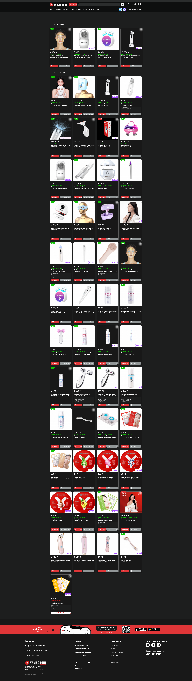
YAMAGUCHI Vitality (79, 437)
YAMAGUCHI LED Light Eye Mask (82, 229)
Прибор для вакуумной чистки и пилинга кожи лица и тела (66, 560)
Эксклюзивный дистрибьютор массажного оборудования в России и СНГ (126, 0)
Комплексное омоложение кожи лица (131, 519)
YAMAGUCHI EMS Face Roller (105, 57)
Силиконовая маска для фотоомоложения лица (63, 103)
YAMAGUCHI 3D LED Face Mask (59, 105)
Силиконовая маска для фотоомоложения (85, 228)
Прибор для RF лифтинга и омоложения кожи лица (134, 55)
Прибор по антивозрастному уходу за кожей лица (87, 55)
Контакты (91, 9)
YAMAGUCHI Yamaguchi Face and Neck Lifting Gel (63, 395)
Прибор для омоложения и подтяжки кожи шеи (86, 145)
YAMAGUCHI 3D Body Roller (81, 395)
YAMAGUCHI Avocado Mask (81, 520)
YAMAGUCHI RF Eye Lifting (104, 146)
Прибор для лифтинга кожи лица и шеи (61, 228)
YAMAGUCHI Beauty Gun (104, 229)
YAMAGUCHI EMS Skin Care (128, 188)
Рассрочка (78, 9)
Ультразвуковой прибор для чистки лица (131, 103)
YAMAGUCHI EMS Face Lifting (105, 188)
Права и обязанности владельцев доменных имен (34, 656)
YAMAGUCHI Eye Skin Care (81, 271)
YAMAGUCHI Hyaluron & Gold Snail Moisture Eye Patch (65, 478)
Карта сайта (115, 662)
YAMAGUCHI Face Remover (58, 271)
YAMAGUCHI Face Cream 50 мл (129, 312)
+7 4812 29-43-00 (134, 4)
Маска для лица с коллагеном (105, 477)
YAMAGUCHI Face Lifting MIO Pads (59, 57)
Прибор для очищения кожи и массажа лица (109, 269)
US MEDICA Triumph (56, 562)
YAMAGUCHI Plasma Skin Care (58, 146)
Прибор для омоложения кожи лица (130, 186)
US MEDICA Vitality (126, 562)
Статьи (97, 9)
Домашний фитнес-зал (135, 9)
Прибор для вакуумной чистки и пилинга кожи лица (64, 269)
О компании (58, 9)
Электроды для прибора (56, 55)
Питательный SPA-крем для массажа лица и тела (110, 311)
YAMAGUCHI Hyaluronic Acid (105, 354)
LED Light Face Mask (79, 103)
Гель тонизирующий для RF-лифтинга (131, 352)
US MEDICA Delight (102, 562)
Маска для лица (55, 519)
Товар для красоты (103, 55)
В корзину (55, 65)
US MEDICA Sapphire (79, 562)
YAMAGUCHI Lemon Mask (57, 603)
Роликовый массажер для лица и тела (61, 352)
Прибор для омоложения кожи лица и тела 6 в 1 (110, 560)
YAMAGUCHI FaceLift (56, 229)
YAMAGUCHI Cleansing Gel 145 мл (59, 437)
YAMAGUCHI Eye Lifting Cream (82, 354)
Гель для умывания (56, 435)
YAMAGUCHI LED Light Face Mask (83, 105)
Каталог (113, 649)
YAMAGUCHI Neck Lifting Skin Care (83, 146)
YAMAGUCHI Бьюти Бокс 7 (128, 520)
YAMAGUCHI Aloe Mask (80, 478)
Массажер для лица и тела (104, 228)
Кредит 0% (114, 655)
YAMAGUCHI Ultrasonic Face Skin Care (84, 188)
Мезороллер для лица (126, 560)
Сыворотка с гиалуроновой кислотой (107, 352)
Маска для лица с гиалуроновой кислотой (132, 477)
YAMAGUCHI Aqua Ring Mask (128, 478)
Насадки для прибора (103, 435)
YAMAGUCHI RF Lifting (127, 57)
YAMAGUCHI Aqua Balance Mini (129, 395)
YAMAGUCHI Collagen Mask (105, 478)
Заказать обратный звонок (136, 5)
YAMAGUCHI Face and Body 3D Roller (107, 395)
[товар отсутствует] (122, 4)
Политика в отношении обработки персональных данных (36, 651)
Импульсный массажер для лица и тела (131, 228)
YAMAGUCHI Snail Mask (57, 520)
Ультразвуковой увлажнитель (129, 394)
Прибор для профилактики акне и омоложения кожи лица (66, 145)
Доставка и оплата (68, 9)
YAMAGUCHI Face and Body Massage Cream (109, 312)
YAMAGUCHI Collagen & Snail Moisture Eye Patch (133, 437)
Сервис (85, 9)
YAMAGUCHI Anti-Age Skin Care (82, 57)
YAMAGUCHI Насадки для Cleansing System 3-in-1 (111, 437)
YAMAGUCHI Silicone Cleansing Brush (107, 271)
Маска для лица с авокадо (81, 519)
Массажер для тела (126, 145)
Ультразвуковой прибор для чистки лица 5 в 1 (86, 560)
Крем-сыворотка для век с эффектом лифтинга (86, 352)
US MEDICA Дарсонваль (127, 229)
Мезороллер (77, 435)
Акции (51, 9)
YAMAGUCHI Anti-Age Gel (127, 354)
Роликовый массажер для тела (82, 394)
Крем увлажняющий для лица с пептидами (132, 311)
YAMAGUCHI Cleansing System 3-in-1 (84, 312)
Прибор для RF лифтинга (104, 145)
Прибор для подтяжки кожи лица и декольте (109, 186)
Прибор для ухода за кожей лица (82, 311)
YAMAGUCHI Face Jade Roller (58, 354)
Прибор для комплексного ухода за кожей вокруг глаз (88, 269)
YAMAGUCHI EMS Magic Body (128, 146)
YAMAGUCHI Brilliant (126, 105)
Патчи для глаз (125, 435)
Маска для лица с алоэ (80, 477)
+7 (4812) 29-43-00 (35, 645)
